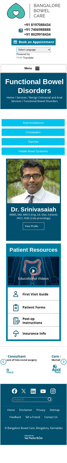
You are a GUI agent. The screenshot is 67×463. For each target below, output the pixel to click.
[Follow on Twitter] (23, 391)
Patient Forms (34, 307)
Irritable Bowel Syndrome (33, 151)
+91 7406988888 (37, 29)
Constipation (33, 132)
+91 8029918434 (37, 34)
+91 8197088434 (37, 24)
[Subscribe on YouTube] (43, 391)
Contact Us (51, 417)
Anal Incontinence (33, 122)
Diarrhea (33, 141)
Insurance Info (34, 333)
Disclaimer (25, 410)
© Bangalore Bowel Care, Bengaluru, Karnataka (34, 428)
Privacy (40, 410)
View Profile (31, 226)
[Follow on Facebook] (14, 391)
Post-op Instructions (32, 321)
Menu (28, 68)
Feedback (15, 417)
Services (22, 97)
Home (10, 97)
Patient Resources (33, 250)
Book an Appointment (36, 42)
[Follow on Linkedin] (33, 391)
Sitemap (55, 410)
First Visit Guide (35, 294)
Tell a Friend (32, 417)
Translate (28, 57)
